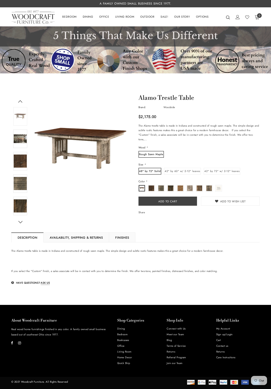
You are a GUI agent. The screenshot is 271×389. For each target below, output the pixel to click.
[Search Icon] (228, 17)
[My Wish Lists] (247, 17)
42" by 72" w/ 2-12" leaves (222, 171)
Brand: (142, 107)
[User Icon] (237, 17)
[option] (81, 148)
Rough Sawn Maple (151, 154)
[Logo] (33, 17)
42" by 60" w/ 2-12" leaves (182, 171)
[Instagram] (19, 342)
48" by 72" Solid (150, 171)
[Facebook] (12, 342)
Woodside (169, 107)
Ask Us (45, 283)
